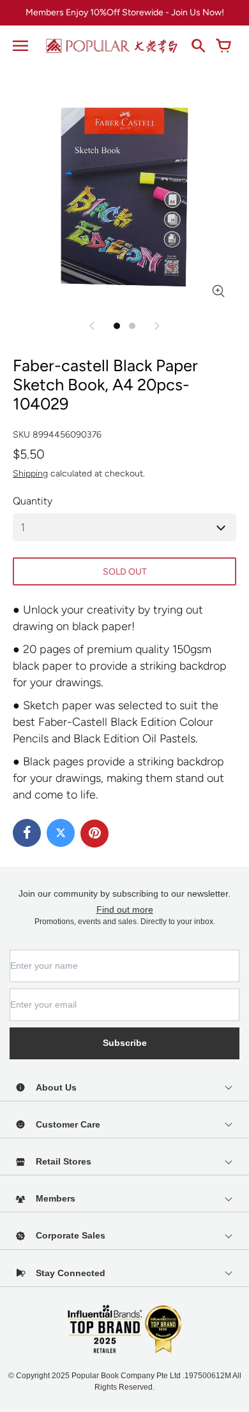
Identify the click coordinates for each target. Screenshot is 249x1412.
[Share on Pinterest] (94, 834)
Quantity (32, 501)
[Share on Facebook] (27, 833)
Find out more (124, 909)
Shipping (30, 473)
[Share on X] (61, 833)
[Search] (198, 46)
